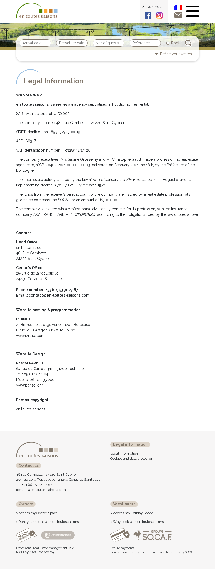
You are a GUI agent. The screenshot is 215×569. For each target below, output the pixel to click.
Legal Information (124, 453)
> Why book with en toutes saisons (137, 522)
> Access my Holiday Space (131, 513)
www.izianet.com (30, 336)
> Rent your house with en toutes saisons (47, 522)
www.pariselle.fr (29, 385)
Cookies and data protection (131, 458)
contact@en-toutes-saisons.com (59, 295)
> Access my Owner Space (37, 513)
